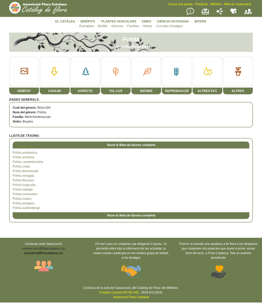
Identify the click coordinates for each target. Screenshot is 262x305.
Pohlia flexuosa (23, 180)
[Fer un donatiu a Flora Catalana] (205, 14)
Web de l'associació (237, 4)
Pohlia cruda (21, 166)
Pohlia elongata (23, 175)
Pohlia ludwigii (23, 189)
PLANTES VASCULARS (118, 21)
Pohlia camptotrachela (28, 161)
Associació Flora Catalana (131, 297)
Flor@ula (201, 4)
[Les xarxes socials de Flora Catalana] (220, 13)
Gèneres (117, 26)
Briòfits (102, 26)
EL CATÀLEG (65, 21)
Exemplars (86, 26)
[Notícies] (190, 14)
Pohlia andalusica (25, 152)
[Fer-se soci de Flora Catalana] (248, 14)
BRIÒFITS (88, 21)
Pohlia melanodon (25, 194)
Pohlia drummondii (25, 171)
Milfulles (216, 4)
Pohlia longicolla (24, 184)
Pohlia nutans (22, 198)
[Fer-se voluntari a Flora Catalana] (233, 13)
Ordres (147, 26)
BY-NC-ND (119, 292)
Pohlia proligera (23, 203)
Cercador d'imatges (169, 26)
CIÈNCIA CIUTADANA (173, 21)
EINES (146, 21)
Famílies (133, 26)
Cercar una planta (180, 4)
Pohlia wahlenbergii (26, 208)
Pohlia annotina (23, 157)
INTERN (200, 21)
